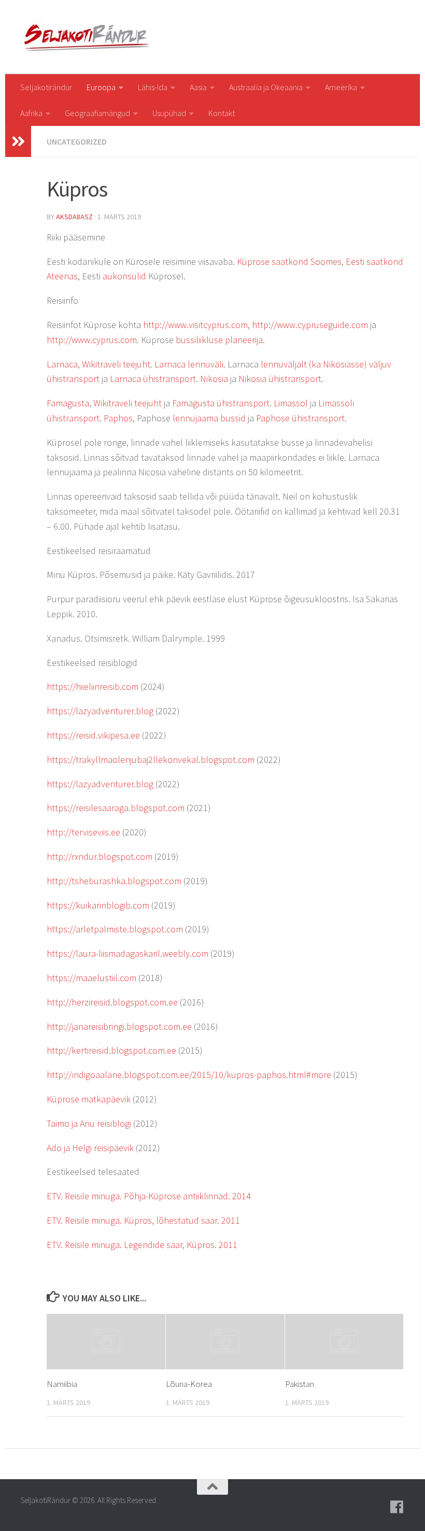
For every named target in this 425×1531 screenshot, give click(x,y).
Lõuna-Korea (189, 1384)
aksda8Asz (74, 216)
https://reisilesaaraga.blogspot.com (116, 808)
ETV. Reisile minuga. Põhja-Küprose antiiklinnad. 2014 (149, 1196)
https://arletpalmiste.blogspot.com (115, 929)
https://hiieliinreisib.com (92, 686)
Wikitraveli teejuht (116, 364)
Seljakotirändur (46, 87)
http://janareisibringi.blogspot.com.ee (119, 1026)
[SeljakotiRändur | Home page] (88, 37)
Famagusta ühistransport (221, 403)
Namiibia (62, 1384)
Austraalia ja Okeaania (266, 87)
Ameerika (341, 87)
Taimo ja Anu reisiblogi (89, 1123)
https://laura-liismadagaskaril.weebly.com (127, 953)
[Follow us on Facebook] (397, 1507)
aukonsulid (124, 276)
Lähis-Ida (152, 87)
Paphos (118, 418)
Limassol (291, 403)
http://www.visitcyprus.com (195, 325)
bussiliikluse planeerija (219, 340)
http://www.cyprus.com (92, 340)
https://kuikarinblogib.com (98, 905)
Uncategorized (77, 141)
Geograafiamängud (97, 113)
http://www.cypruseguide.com (310, 325)
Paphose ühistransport (300, 418)
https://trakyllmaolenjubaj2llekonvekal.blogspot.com (150, 759)
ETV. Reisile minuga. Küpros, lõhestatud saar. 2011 (143, 1220)
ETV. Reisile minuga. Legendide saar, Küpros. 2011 (142, 1245)
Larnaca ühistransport (153, 379)
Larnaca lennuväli (188, 364)
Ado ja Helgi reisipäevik (90, 1148)
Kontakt (221, 113)
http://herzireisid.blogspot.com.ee (112, 1002)
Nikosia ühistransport (279, 379)
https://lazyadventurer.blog (100, 711)
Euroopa (101, 87)
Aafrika (31, 113)
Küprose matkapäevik (89, 1099)
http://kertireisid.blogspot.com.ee (111, 1050)
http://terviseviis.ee (83, 832)
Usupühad (169, 113)
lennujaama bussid (209, 418)
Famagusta (68, 403)
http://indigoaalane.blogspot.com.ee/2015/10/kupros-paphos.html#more (189, 1075)
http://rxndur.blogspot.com (99, 856)
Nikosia (214, 379)
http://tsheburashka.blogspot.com (114, 881)
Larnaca (62, 364)
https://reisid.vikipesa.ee (93, 735)
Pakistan (299, 1384)
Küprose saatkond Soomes (289, 261)
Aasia (198, 87)
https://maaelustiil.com (91, 978)
